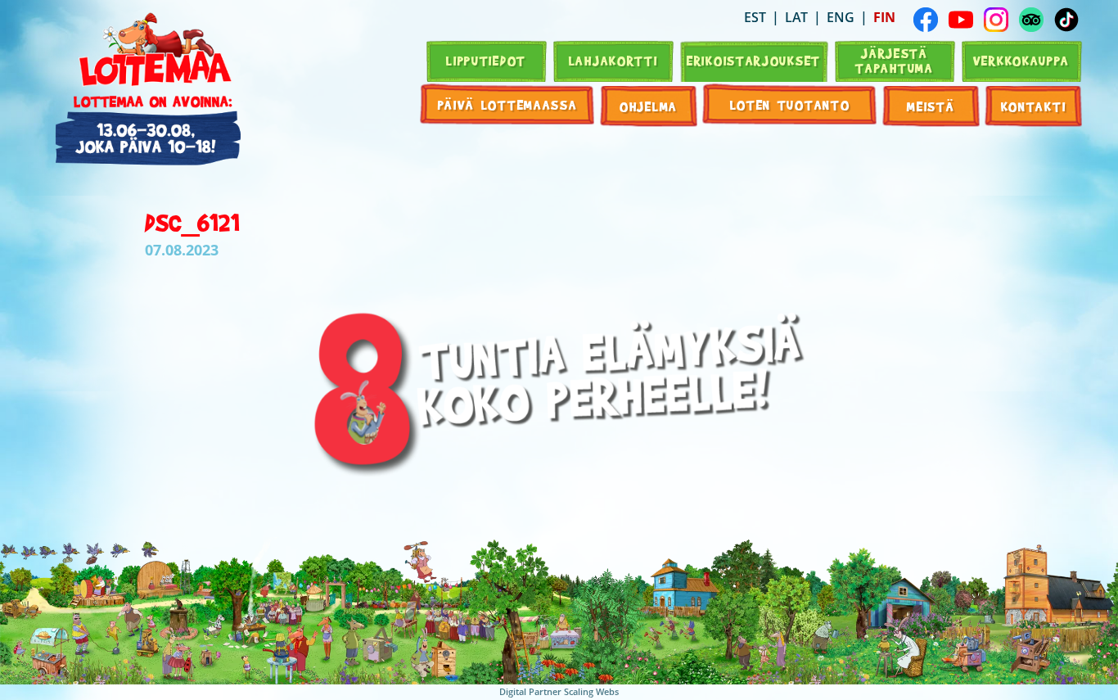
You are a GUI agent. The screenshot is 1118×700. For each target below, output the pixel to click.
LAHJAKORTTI (613, 60)
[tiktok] (1066, 19)
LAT (796, 17)
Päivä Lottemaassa (508, 104)
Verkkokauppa (1021, 60)
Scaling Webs (591, 691)
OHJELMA (649, 106)
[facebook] (925, 19)
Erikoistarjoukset (754, 60)
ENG (840, 17)
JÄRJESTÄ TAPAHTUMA (894, 60)
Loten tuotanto (790, 104)
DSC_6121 (192, 222)
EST (755, 17)
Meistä (930, 106)
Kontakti (1033, 106)
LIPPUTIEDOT (486, 60)
